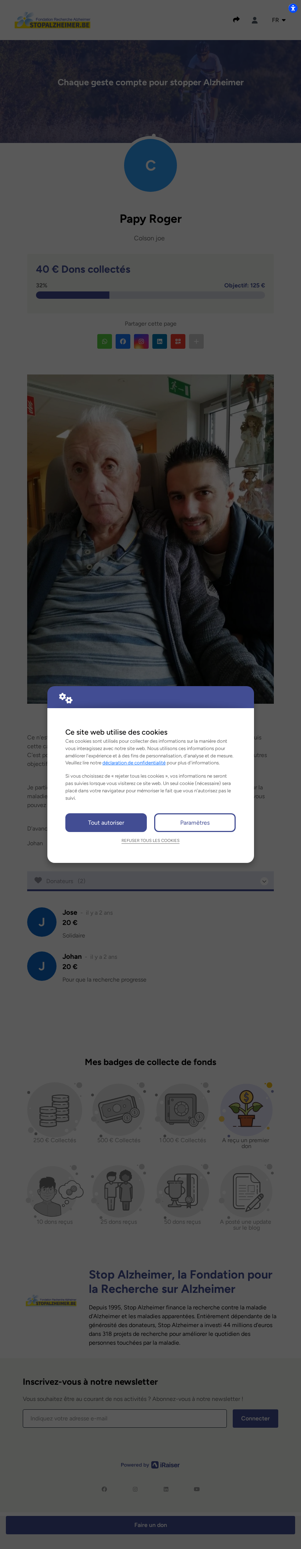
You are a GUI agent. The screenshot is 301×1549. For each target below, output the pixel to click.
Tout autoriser (106, 822)
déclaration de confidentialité (134, 762)
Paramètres (195, 822)
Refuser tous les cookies (150, 840)
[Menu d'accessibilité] (293, 8)
